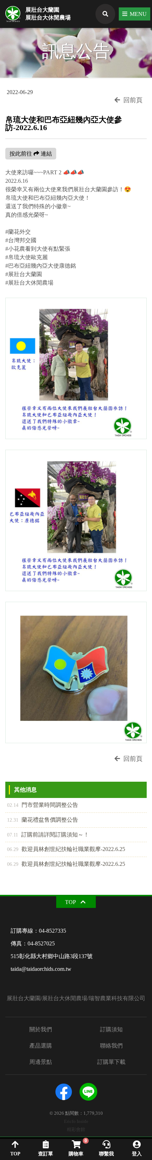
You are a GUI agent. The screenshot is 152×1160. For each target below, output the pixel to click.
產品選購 (40, 1046)
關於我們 (40, 1029)
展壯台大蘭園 (42, 10)
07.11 (12, 835)
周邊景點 (40, 1062)
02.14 (12, 805)
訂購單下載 (111, 1062)
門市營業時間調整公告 (42, 805)
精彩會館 (76, 1129)
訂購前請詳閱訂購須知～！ (48, 835)
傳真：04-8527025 (33, 943)
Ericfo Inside (76, 1121)
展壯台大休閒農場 (48, 18)
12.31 (12, 820)
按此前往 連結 (31, 154)
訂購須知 (111, 1029)
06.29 (12, 849)
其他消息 (25, 790)
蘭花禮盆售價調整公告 (42, 820)
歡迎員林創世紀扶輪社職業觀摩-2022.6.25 (66, 849)
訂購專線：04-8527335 (38, 931)
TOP (70, 902)
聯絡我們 (111, 1046)
